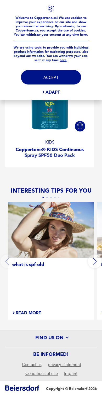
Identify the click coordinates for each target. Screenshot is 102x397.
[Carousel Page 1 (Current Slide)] (43, 197)
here (63, 60)
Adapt (53, 92)
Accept (51, 77)
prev (7, 261)
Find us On (50, 338)
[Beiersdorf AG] (22, 389)
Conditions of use (41, 373)
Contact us (32, 364)
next (94, 261)
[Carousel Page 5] (58, 197)
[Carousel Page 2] (47, 197)
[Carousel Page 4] (55, 197)
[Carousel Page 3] (51, 197)
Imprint (70, 373)
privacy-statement (64, 364)
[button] (80, 126)
